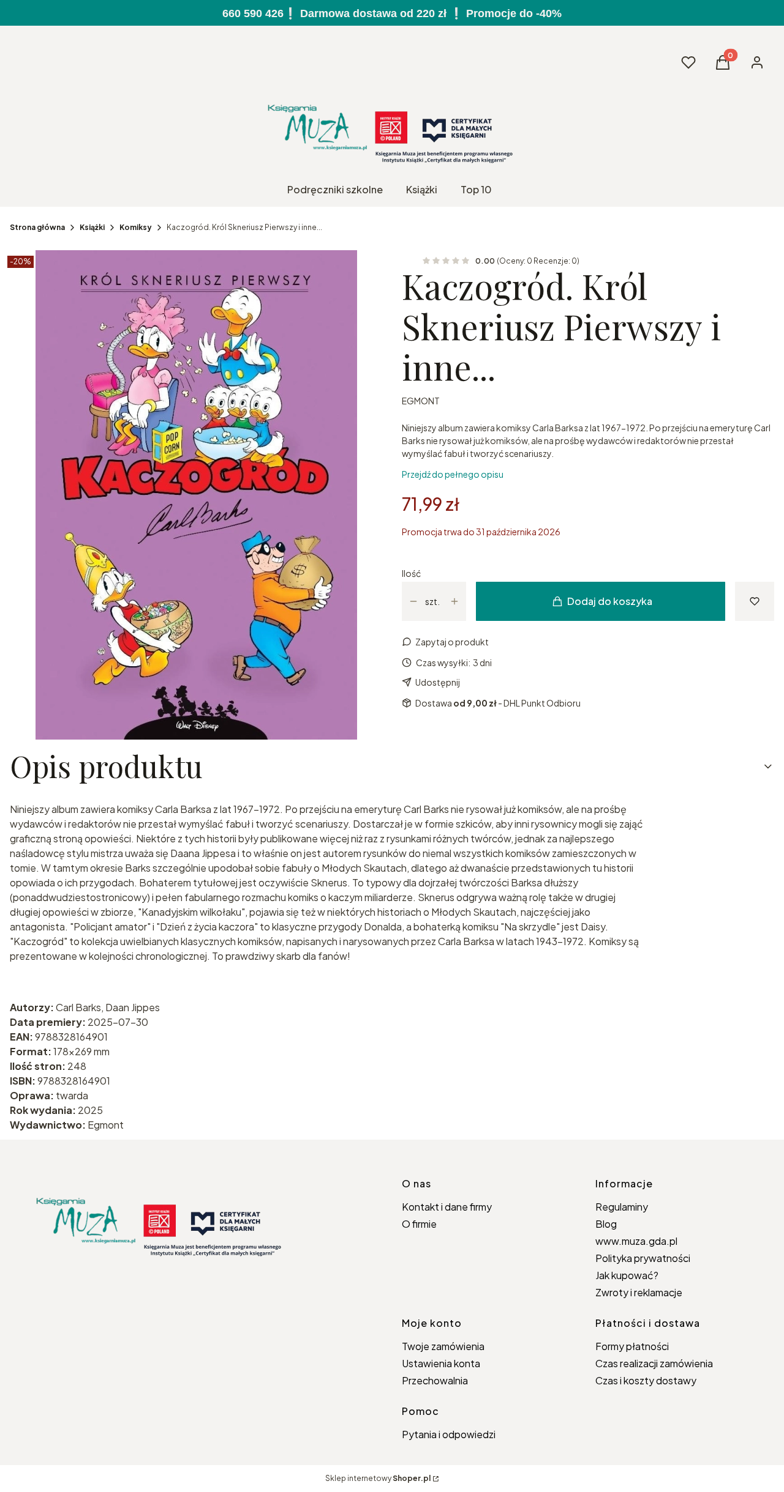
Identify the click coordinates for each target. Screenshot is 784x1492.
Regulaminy (621, 1206)
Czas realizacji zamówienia (654, 1363)
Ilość (411, 573)
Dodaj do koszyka (609, 601)
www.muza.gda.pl (636, 1240)
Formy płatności (632, 1346)
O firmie (419, 1223)
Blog (606, 1223)
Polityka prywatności (642, 1258)
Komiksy (135, 227)
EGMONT (421, 400)
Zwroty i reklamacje (638, 1292)
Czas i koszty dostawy (645, 1380)
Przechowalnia (435, 1380)
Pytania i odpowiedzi (449, 1434)
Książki (92, 227)
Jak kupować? (626, 1275)
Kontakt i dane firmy (447, 1206)
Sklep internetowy (378, 1478)
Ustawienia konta (441, 1363)
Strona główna (37, 227)
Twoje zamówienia (443, 1346)
